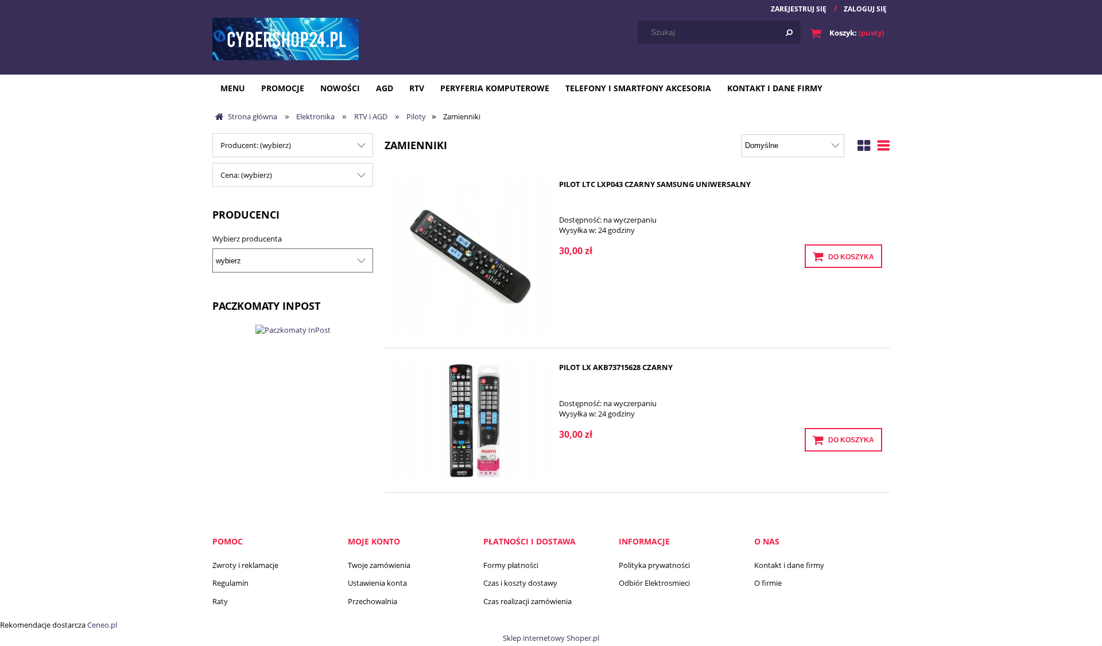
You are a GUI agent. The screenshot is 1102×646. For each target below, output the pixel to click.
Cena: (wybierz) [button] (246, 175)
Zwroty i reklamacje (245, 565)
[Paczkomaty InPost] (293, 329)
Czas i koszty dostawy (520, 583)
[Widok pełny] (884, 144)
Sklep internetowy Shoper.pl (551, 638)
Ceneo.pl (102, 625)
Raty (220, 601)
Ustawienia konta (377, 583)
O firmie (768, 583)
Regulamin (230, 583)
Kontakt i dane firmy (789, 565)
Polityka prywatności (654, 565)
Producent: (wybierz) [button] (255, 145)
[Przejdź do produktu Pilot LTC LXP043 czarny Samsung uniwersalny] (470, 256)
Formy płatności (510, 565)
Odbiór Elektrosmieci (654, 583)
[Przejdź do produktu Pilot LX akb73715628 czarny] (470, 419)
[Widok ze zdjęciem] (863, 144)
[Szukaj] (789, 32)
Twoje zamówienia (379, 565)
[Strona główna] (285, 38)
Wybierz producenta (247, 239)
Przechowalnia (372, 601)
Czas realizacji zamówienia (527, 601)
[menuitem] (232, 88)
